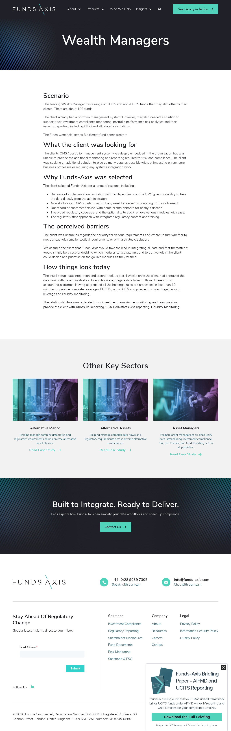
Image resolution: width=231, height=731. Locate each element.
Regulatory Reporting (123, 631)
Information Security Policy (199, 631)
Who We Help (120, 9)
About (71, 9)
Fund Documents (120, 645)
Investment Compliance (124, 624)
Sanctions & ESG (120, 659)
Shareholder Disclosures (125, 638)
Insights (141, 9)
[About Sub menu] (79, 9)
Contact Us (113, 527)
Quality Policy (190, 638)
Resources (159, 631)
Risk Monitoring (119, 652)
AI (159, 9)
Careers (157, 638)
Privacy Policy (190, 624)
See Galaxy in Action (193, 9)
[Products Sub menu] (102, 9)
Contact (157, 645)
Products (93, 9)
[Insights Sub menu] (150, 9)
